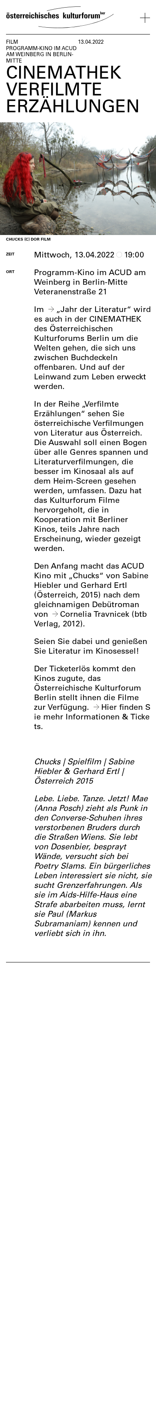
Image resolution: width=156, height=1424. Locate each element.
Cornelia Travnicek (94, 614)
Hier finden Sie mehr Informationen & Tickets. (92, 716)
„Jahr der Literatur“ (93, 309)
